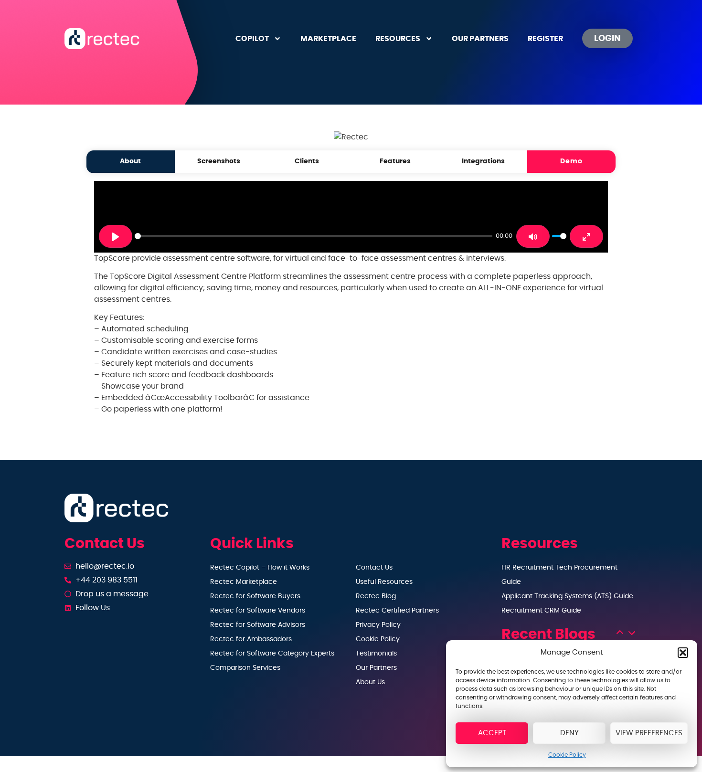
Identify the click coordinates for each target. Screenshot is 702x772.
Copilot (252, 38)
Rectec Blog (376, 596)
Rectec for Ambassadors (251, 639)
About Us (370, 682)
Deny (569, 733)
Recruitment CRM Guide (541, 610)
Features (395, 161)
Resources (397, 38)
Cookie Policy (567, 755)
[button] (683, 652)
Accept (492, 733)
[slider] (313, 236)
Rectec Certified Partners (397, 610)
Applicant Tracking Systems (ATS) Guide (567, 596)
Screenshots (218, 161)
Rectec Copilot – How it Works (259, 567)
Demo (571, 161)
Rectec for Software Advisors (257, 625)
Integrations (483, 161)
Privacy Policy (378, 625)
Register (545, 38)
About (130, 161)
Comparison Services (245, 668)
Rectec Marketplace (243, 582)
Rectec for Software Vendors (257, 610)
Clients (307, 161)
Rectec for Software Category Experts (272, 653)
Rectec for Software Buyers (255, 596)
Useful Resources (384, 582)
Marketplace (328, 38)
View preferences (649, 733)
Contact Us (374, 567)
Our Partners (480, 38)
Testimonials (376, 653)
